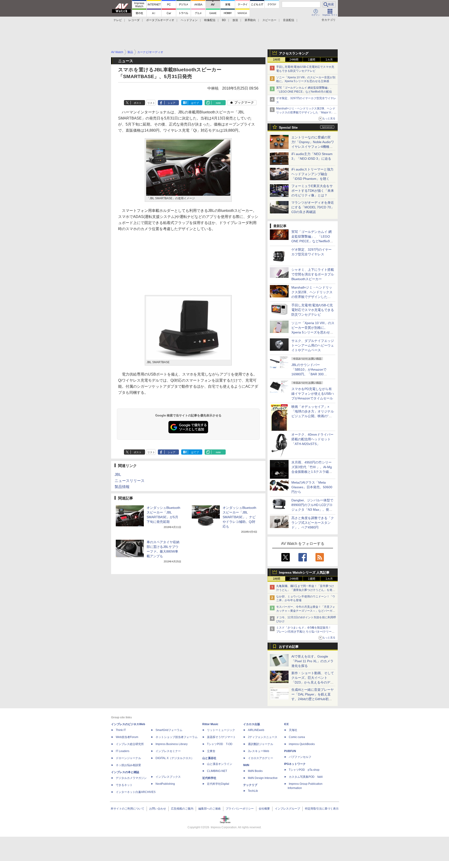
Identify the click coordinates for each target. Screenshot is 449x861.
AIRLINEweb (256, 730)
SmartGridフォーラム (169, 730)
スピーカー (269, 20)
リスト (151, 102)
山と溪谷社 (209, 758)
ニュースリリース (130, 481)
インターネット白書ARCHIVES (136, 792)
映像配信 (209, 20)
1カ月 (329, 59)
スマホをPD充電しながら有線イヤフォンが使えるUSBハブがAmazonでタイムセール (312, 393)
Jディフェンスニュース (262, 737)
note (218, 102)
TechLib (253, 790)
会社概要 (264, 808)
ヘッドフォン (189, 20)
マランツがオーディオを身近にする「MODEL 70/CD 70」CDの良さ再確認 (312, 207)
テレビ (117, 20)
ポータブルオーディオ (160, 20)
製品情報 (122, 487)
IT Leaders (122, 751)
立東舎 (211, 751)
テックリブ (250, 785)
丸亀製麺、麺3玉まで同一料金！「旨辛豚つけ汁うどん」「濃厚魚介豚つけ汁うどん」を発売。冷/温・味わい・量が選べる (305, 590)
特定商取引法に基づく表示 (322, 808)
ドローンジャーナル (128, 758)
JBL (118, 475)
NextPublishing (165, 783)
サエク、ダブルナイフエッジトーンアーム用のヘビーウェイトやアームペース (312, 345)
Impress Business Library (172, 744)
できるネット (124, 785)
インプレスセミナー (168, 751)
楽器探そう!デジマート (221, 737)
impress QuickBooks (302, 744)
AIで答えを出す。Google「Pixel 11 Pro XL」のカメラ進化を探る (312, 661)
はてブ (195, 102)
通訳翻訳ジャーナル (260, 744)
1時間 (276, 59)
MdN (246, 765)
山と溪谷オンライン (219, 764)
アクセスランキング (293, 53)
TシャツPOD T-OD (219, 744)
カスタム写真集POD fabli (306, 776)
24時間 (294, 59)
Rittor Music (210, 724)
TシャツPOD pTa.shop (304, 769)
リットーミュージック (221, 730)
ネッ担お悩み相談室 (128, 765)
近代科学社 (209, 778)
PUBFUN (290, 751)
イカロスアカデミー (260, 758)
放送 (235, 20)
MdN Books (255, 771)
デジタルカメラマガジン (131, 778)
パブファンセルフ (300, 757)
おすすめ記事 (289, 646)
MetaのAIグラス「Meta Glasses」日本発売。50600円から (311, 487)
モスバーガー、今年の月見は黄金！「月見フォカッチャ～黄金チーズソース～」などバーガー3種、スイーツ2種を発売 (305, 610)
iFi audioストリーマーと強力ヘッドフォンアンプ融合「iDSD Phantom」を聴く (312, 174)
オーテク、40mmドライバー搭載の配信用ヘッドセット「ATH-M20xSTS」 (312, 439)
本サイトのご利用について (127, 808)
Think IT (121, 730)
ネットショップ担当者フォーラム (177, 737)
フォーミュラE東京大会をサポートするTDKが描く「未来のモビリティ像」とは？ (312, 190)
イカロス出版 (251, 724)
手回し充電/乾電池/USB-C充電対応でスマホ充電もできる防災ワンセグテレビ (312, 309)
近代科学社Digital (218, 783)
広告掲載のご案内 (182, 808)
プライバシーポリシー (240, 808)
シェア (171, 102)
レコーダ (134, 20)
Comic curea (297, 737)
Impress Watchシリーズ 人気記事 (304, 572)
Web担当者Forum (127, 737)
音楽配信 (288, 20)
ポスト (137, 102)
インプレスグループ (287, 808)
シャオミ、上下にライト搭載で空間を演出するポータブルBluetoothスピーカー (312, 274)
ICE (286, 724)
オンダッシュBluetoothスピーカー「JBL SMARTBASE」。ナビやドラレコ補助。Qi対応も (239, 517)
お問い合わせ (157, 808)
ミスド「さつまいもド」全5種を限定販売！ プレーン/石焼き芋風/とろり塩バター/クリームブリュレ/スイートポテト (305, 631)
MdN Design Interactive (263, 778)
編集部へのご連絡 (209, 808)
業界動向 (250, 20)
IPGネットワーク (295, 764)
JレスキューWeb (258, 751)
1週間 (311, 59)
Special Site (288, 127)
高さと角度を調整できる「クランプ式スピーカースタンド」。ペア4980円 (312, 522)
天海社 (293, 730)
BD (224, 20)
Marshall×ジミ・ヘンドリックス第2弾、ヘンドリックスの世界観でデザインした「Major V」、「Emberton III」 (306, 112)
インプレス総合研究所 (130, 744)
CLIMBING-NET (217, 771)
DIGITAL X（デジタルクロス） (175, 758)
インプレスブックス (168, 776)
